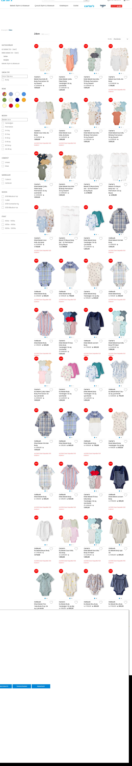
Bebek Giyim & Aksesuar (10, 63)
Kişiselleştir (41, 686)
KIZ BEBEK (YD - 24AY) (9, 49)
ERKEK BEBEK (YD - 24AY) (10, 53)
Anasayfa (4, 30)
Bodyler (6, 60)
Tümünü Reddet (21, 686)
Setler (6, 56)
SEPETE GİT (101, 20)
